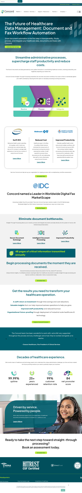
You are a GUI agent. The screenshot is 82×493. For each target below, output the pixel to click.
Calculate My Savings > (65, 4)
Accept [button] (63, 490)
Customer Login (25, 481)
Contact (37, 481)
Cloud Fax (20, 481)
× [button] (68, 484)
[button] (21, 11)
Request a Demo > (76, 4)
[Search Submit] (20, 1)
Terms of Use (42, 481)
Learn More (17, 158)
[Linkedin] (81, 478)
